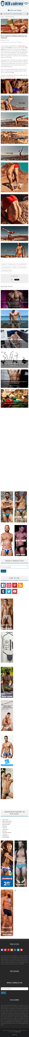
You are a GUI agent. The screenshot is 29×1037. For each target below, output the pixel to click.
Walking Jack (5, 835)
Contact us (14, 1034)
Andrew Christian (6, 822)
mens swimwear (22, 264)
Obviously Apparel (6, 832)
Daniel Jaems (12, 264)
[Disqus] (14, 431)
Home (2, 16)
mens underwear (6, 267)
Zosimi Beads (5, 837)
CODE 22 (4, 827)
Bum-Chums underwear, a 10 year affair (14, 403)
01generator (17, 1031)
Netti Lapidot (22, 267)
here (13, 72)
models (14, 267)
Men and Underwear (17, 42)
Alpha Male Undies (7, 821)
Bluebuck (4, 826)
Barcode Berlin (6, 824)
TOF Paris (4, 834)
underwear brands (6, 270)
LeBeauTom (5, 829)
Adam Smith (5, 819)
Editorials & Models (7, 42)
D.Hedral (9, 47)
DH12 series (22, 46)
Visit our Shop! (15, 10)
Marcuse (4, 831)
